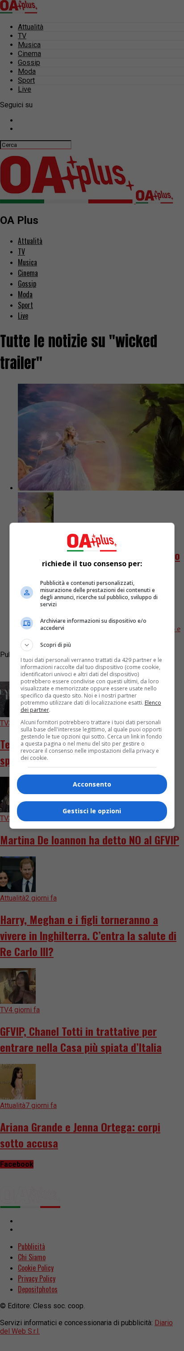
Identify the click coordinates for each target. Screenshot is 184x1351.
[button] (92, 645)
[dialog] (92, 676)
